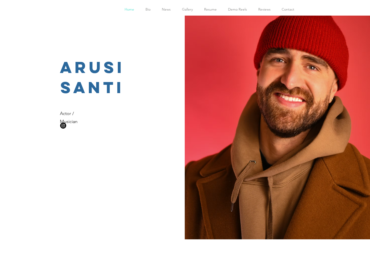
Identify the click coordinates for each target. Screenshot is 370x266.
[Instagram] (63, 126)
